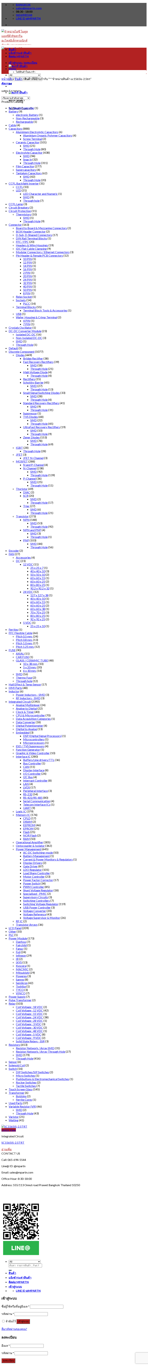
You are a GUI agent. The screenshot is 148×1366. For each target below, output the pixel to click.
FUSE (12, 650)
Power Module (18, 938)
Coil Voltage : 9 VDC (28, 1037)
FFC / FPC (22, 241)
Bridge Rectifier (33, 358)
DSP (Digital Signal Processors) (42, 736)
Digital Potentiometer (29, 725)
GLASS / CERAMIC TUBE (32, 660)
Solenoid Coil (17, 1065)
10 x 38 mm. (30, 663)
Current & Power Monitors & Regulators (48, 859)
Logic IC (21, 811)
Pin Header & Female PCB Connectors (39, 255)
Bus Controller (32, 763)
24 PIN (27, 279)
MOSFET (22, 461)
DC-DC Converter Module (25, 331)
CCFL (19, 187)
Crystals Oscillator (20, 327)
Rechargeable (24, 121)
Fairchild (21, 945)
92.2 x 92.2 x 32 (39, 588)
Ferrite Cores (24, 1099)
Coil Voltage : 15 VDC (29, 1013)
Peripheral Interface (35, 790)
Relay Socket (24, 296)
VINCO (20, 993)
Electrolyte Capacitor (29, 152)
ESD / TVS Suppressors (30, 746)
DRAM (27, 821)
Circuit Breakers (19, 207)
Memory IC (23, 814)
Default (13, 348)
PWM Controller (33, 887)
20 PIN (27, 276)
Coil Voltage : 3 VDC (28, 1024)
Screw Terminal (32, 139)
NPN (26, 519)
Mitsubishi (22, 972)
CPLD (27, 818)
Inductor (14, 691)
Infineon (21, 955)
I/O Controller (32, 773)
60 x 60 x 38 (37, 609)
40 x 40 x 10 (37, 571)
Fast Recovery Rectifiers (38, 362)
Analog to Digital (26, 708)
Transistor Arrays (27, 924)
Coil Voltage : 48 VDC (29, 1031)
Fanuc (19, 948)
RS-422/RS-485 (33, 797)
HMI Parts (15, 688)
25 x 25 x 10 (37, 626)
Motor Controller (34, 876)
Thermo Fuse (24, 677)
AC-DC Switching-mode (38, 852)
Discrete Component (21, 351)
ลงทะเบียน (8, 1360)
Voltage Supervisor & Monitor (41, 917)
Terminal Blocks (26, 307)
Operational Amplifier (29, 842)
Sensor (13, 1062)
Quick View (8, 1130)
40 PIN (27, 286)
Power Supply (17, 996)
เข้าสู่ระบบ (23, 1321)
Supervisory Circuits (35, 897)
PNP (26, 540)
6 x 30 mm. (29, 670)
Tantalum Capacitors (29, 173)
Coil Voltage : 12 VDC (29, 1010)
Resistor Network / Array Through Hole (40, 1051)
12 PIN (27, 262)
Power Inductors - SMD (30, 694)
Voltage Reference (34, 914)
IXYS (19, 962)
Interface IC (23, 756)
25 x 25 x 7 (36, 567)
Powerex (21, 976)
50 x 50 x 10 (37, 574)
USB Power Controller (37, 907)
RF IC (19, 921)
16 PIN (27, 269)
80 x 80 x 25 (37, 585)
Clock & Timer (25, 712)
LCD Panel (15, 928)
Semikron (22, 983)
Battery (13, 111)
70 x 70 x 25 (37, 612)
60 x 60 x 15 (37, 578)
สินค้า (12, 49)
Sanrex (20, 979)
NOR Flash (30, 835)
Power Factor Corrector (38, 880)
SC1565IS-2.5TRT (12, 1142)
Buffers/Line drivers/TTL (38, 760)
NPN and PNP (32, 530)
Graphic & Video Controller (33, 753)
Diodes (20, 355)
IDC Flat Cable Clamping (31, 248)
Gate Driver (30, 866)
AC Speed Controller (21, 108)
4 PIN (26, 320)
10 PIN (27, 259)
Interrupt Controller (35, 780)
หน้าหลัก (7, 79)
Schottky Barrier (33, 382)
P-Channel (29, 478)
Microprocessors (34, 742)
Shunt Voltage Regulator (38, 890)
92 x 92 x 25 (37, 619)
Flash (26, 832)
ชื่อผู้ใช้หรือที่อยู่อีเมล (15, 1306)
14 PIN (27, 265)
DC (18, 561)
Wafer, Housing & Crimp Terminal (36, 317)
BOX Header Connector (31, 231)
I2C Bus (28, 777)
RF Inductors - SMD (28, 698)
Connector (15, 224)
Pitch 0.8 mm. (24, 639)
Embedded (22, 732)
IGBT (19, 447)
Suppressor (30, 413)
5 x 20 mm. (29, 667)
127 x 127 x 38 (39, 595)
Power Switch (31, 883)
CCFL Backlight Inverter (24, 183)
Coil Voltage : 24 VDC (29, 1017)
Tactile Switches (26, 1086)
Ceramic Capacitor (27, 142)
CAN (26, 766)
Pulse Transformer (20, 1000)
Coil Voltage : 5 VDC (28, 1034)
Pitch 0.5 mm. (24, 636)
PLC (11, 935)
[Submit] (10, 1270)
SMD (26, 145)
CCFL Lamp (16, 204)
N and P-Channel (33, 464)
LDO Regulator (32, 869)
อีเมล (5, 1345)
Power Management (28, 849)
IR (17, 959)
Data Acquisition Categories (33, 718)
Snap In (27, 159)
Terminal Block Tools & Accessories (45, 310)
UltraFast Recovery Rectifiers (41, 427)
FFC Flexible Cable (20, 633)
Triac (26, 506)
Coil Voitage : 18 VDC (29, 1007)
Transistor (22, 516)
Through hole (31, 200)
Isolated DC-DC (26, 334)
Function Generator (28, 749)
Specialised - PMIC (35, 893)
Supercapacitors (26, 169)
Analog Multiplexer (28, 705)
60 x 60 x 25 (37, 581)
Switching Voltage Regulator (40, 904)
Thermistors (23, 214)
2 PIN (26, 272)
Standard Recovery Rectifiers (41, 403)
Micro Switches (25, 1075)
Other (12, 931)
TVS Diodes (30, 416)
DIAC (26, 492)
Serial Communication (36, 801)
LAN (26, 784)
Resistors (14, 1044)
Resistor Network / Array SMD (35, 1048)
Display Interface (33, 770)
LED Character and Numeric (40, 193)
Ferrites (13, 629)
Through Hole (31, 149)
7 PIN (26, 324)
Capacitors (15, 128)
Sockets (21, 300)
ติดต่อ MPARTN (19, 56)
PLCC (26, 303)
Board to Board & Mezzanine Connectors (41, 228)
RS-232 (27, 794)
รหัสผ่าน (7, 1313)
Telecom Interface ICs (36, 804)
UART (27, 808)
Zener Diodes (31, 437)
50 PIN (27, 289)
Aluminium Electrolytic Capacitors (37, 132)
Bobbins (21, 1096)
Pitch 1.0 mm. (24, 643)
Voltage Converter (34, 911)
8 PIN (26, 293)
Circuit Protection (20, 211)
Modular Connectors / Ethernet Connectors (42, 252)
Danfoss (21, 941)
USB (18, 313)
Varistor (14, 1116)
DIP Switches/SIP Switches (32, 1072)
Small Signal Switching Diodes (41, 392)
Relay (12, 1003)
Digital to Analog (26, 729)
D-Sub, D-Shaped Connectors (34, 235)
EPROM (28, 828)
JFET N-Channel (33, 458)
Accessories (23, 557)
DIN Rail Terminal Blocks (31, 238)
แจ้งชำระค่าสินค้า (20, 53)
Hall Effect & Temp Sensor (25, 684)
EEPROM (29, 825)
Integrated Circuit (20, 701)
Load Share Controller (36, 873)
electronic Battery (27, 114)
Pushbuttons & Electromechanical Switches (42, 1079)
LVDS (26, 787)
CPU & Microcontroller (30, 715)
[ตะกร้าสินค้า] (18, 66)
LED (18, 190)
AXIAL (20, 653)
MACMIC (22, 969)
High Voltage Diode (35, 372)
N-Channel (29, 468)
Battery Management (36, 856)
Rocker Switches (26, 1082)
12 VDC (28, 564)
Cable (12, 125)
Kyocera (21, 965)
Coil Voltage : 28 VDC (29, 1020)
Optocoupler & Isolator (30, 845)
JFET (19, 454)
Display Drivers (32, 862)
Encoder (14, 550)
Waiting (13, 1120)
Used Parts (15, 1103)
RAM (26, 838)
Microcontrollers (33, 739)
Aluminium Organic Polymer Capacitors (47, 135)
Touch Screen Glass (20, 1089)
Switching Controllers (36, 900)
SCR (25, 495)
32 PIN (27, 283)
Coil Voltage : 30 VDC (29, 1027)
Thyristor (22, 488)
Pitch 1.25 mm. (25, 646)
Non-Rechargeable (28, 118)
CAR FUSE (22, 657)
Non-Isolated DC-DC (29, 338)
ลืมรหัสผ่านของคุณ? (14, 1329)
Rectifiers (29, 379)
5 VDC (27, 622)
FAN (11, 554)
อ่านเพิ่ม (6, 1149)
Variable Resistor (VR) (22, 1106)
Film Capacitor (25, 166)
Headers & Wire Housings (32, 245)
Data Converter (25, 722)
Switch (13, 1068)
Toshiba (21, 986)
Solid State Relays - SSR (30, 1041)
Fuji (18, 952)
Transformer (16, 1092)
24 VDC (28, 591)
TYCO (20, 989)
